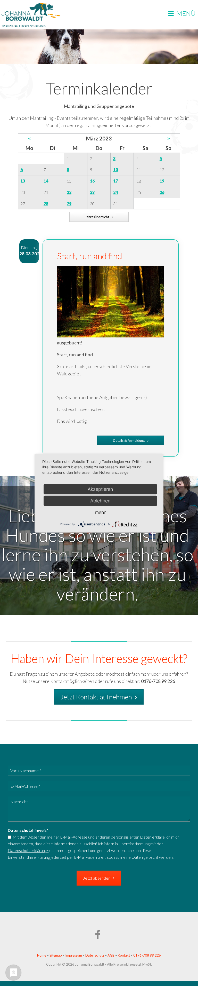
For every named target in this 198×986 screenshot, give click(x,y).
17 (115, 180)
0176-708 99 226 (147, 955)
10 (115, 169)
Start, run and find (89, 256)
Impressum (73, 955)
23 (92, 192)
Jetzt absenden (96, 877)
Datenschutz (94, 955)
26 (162, 192)
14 (46, 180)
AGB (111, 955)
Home (41, 955)
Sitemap (56, 955)
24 (115, 192)
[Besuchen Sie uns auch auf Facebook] (99, 937)
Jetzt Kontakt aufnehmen (96, 697)
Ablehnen (100, 500)
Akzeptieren (100, 489)
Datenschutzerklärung (27, 850)
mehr (100, 512)
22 (69, 192)
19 (162, 180)
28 (46, 203)
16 (92, 180)
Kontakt (124, 955)
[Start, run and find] (110, 335)
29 (69, 203)
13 (22, 180)
